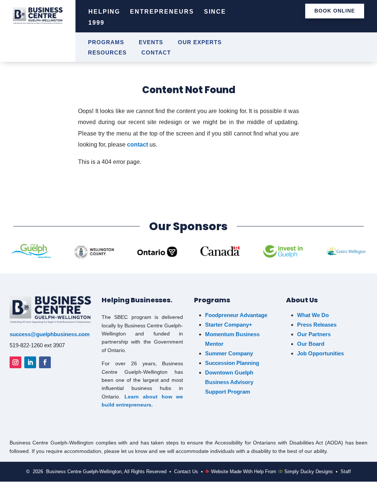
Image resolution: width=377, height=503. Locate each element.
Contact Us (186, 471)
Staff (346, 471)
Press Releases (317, 324)
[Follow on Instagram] (15, 362)
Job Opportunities (321, 353)
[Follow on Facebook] (45, 362)
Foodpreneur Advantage (236, 315)
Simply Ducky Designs (308, 471)
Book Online (334, 11)
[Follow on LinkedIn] (30, 362)
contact (137, 144)
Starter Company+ (228, 324)
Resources (107, 53)
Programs (106, 42)
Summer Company (229, 353)
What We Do (313, 315)
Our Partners (314, 334)
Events (151, 42)
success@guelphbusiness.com (49, 334)
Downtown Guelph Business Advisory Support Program (229, 382)
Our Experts (200, 42)
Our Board (310, 344)
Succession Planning (232, 363)
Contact (156, 53)
